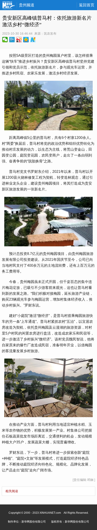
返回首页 (86, 5)
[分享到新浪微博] (19, 39)
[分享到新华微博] (33, 39)
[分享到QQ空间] (26, 39)
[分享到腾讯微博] (12, 39)
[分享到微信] (5, 39)
